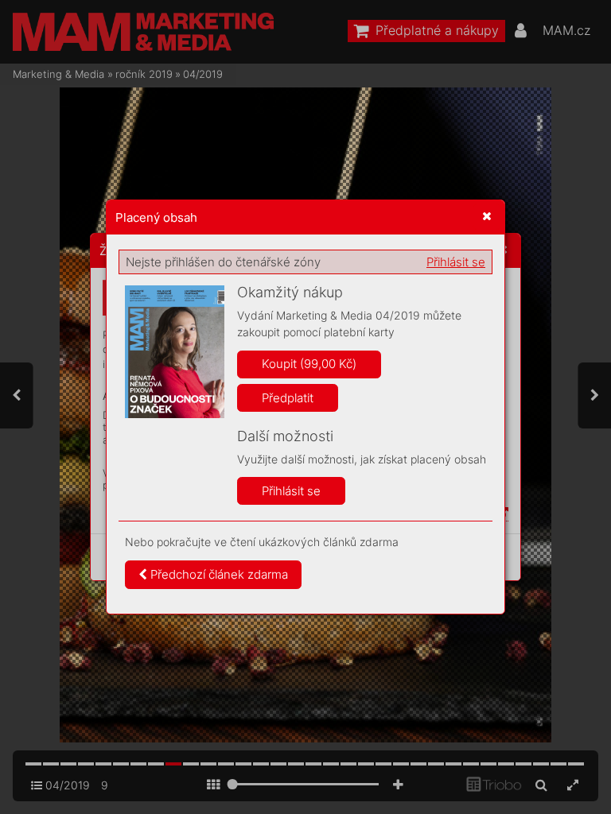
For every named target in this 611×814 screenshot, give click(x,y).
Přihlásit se (455, 261)
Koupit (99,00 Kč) (309, 363)
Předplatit (287, 397)
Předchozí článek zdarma (217, 574)
